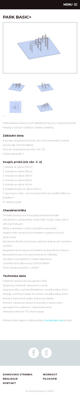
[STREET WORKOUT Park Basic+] (40, 75)
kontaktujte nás (53, 320)
